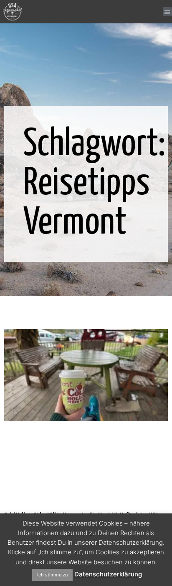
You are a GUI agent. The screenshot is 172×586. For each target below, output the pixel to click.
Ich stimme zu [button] (52, 575)
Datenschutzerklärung (108, 574)
